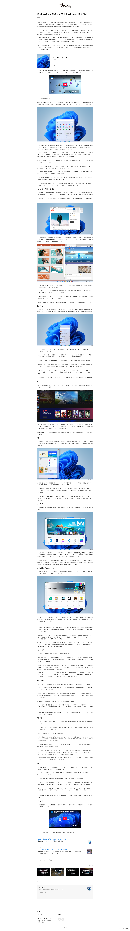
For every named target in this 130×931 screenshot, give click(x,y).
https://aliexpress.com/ (43, 837)
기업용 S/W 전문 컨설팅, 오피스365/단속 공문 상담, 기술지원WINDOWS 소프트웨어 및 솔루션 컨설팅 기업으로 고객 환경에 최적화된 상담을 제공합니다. (61, 852)
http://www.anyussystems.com (45, 847)
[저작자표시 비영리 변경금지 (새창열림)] (51, 860)
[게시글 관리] (42, 860)
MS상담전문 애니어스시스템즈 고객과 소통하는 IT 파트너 (53, 850)
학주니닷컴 (42, 887)
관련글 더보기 (91, 865)
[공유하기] (41, 860)
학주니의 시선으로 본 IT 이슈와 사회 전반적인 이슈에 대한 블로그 (51, 889)
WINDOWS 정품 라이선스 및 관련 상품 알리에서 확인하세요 (51, 841)
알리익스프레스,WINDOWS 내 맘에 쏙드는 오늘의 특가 (52, 840)
